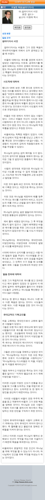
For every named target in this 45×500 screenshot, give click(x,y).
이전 (4, 7)
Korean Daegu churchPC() (22, 481)
